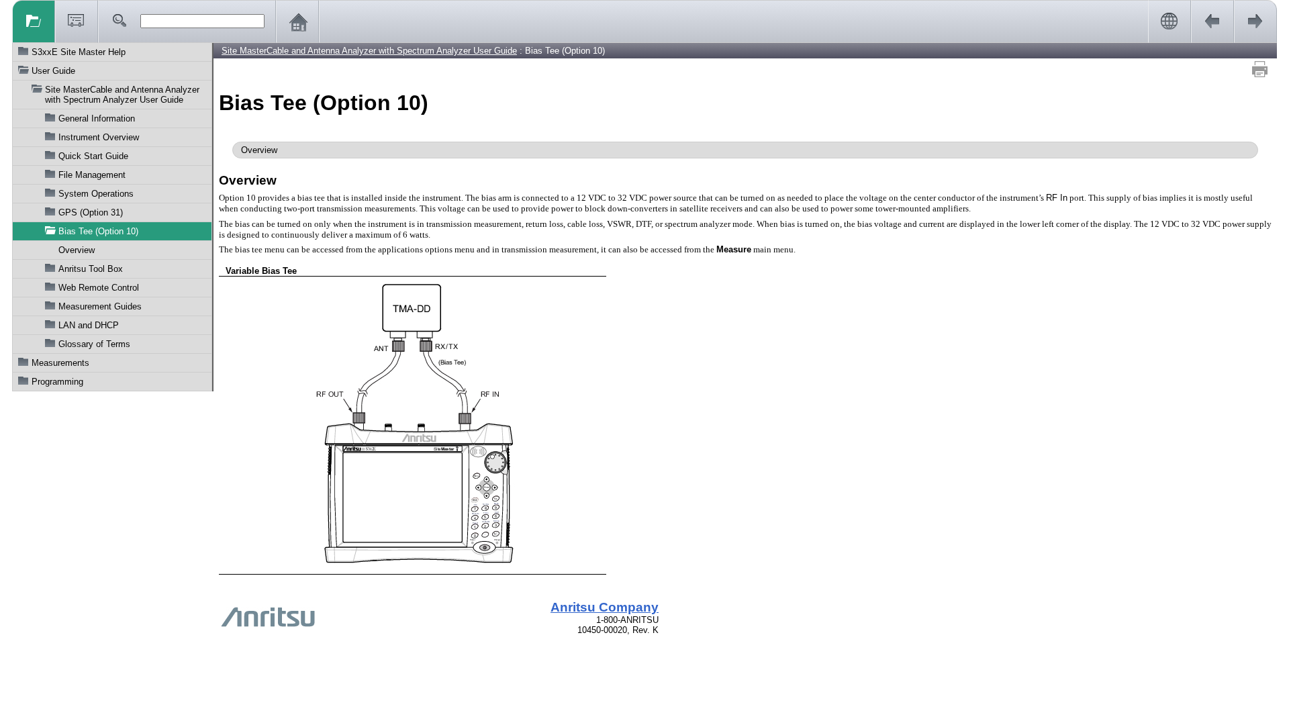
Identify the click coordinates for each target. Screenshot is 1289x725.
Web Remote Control (98, 288)
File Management (92, 175)
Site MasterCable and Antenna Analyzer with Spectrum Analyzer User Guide (122, 95)
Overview (76, 250)
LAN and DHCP (88, 325)
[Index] (76, 21)
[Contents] (33, 21)
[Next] (1255, 21)
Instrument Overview (98, 137)
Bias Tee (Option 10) (98, 231)
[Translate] (1169, 21)
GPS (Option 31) (90, 212)
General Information (96, 118)
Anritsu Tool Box (90, 269)
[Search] (119, 21)
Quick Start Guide (93, 156)
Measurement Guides (100, 306)
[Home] (297, 21)
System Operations (96, 194)
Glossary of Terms (94, 344)
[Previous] (1212, 21)
